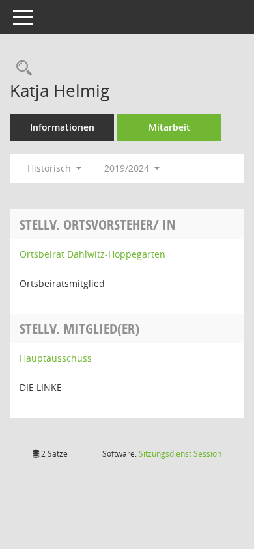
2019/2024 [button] (128, 168)
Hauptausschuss (56, 358)
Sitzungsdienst (180, 453)
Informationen (62, 127)
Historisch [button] (50, 168)
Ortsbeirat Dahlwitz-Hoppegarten (92, 254)
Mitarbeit (169, 127)
